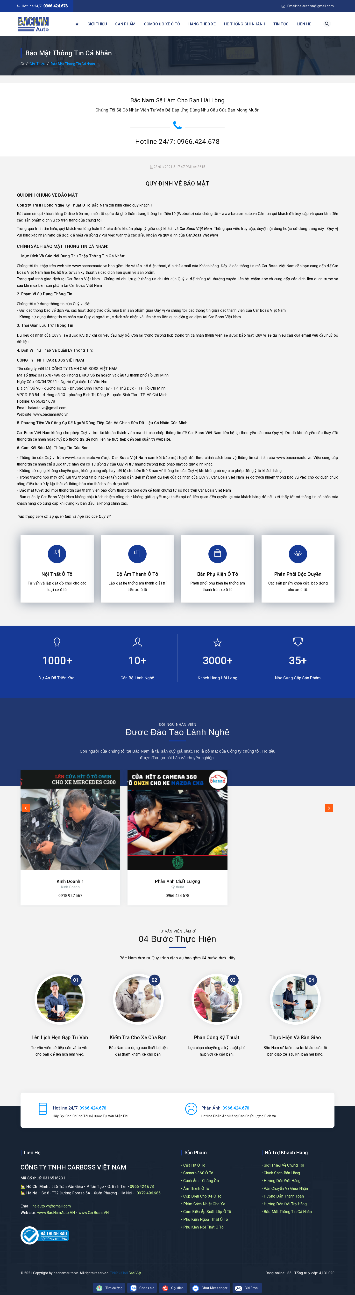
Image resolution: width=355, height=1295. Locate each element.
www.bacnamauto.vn (239, 213)
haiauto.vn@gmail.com (47, 408)
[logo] (33, 24)
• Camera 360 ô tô (197, 1173)
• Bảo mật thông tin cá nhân (287, 1211)
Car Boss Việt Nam (196, 228)
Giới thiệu (97, 24)
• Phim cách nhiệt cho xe (203, 1204)
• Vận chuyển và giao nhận (285, 1188)
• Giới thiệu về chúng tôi (283, 1165)
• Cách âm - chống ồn (200, 1180)
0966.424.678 (55, 6)
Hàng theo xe (202, 24)
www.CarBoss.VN (93, 1212)
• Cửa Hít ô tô (193, 1165)
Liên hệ (304, 24)
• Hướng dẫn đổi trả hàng (284, 1204)
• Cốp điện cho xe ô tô (201, 1196)
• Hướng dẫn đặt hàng (281, 1180)
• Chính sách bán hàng (281, 1173)
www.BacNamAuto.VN (56, 1212)
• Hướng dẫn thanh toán (283, 1196)
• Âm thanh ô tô (195, 1188)
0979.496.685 (149, 1193)
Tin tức (281, 24)
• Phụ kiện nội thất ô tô (202, 1227)
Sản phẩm (125, 24)
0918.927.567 (70, 895)
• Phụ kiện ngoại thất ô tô (204, 1219)
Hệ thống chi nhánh (244, 24)
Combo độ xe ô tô (162, 24)
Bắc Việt (135, 1273)
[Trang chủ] (22, 64)
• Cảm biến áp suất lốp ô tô (206, 1211)
